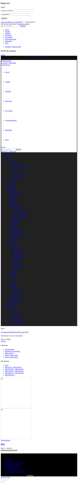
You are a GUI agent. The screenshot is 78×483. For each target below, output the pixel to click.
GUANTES (12, 227)
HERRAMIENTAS (15, 229)
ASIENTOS (12, 196)
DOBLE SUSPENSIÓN (20, 167)
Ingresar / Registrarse (13, 47)
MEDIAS (16, 263)
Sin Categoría (22, 211)
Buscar (23, 26)
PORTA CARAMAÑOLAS (21, 234)
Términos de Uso (11, 468)
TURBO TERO (17, 321)
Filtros (3, 341)
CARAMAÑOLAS (18, 232)
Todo (6, 157)
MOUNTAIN (13, 317)
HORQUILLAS (13, 236)
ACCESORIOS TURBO (16, 194)
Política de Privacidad (13, 466)
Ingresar (4, 18)
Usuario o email (7, 11)
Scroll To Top (5, 477)
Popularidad (9, 349)
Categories (9, 154)
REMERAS (16, 267)
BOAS (15, 277)
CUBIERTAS (13, 219)
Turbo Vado (17, 313)
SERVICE (8, 306)
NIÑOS (11, 169)
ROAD (11, 323)
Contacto (8, 460)
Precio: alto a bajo (11, 357)
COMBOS (12, 203)
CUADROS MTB (18, 165)
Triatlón (16, 178)
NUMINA (30, 475)
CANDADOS (13, 200)
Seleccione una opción (9, 450)
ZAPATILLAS (13, 275)
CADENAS (16, 207)
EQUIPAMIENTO (10, 190)
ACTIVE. (11, 310)
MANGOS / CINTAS (19, 215)
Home (3, 332)
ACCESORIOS (13, 192)
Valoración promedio (12, 351)
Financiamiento (10, 39)
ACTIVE (11, 161)
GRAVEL (12, 182)
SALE (6, 43)
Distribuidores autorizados (15, 462)
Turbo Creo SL (18, 325)
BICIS (7, 159)
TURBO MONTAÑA (19, 294)
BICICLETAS (13, 286)
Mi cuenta (8, 37)
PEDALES (12, 244)
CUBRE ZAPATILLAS (20, 258)
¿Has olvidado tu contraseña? (12, 22)
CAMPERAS (17, 256)
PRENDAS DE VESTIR (16, 250)
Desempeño (17, 176)
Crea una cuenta (23, 24)
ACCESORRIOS (18, 252)
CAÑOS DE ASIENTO (20, 213)
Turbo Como (17, 312)
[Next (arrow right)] (3, 481)
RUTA (11, 171)
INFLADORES (13, 238)
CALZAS (15, 254)
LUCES (11, 242)
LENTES (12, 240)
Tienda (7, 32)
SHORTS (16, 269)
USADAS (8, 33)
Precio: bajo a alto (11, 355)
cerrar (3, 7)
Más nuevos (9, 353)
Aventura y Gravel (19, 173)
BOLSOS (12, 198)
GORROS (16, 259)
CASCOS (12, 202)
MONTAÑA (12, 163)
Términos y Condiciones (13, 464)
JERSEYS (16, 261)
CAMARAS (16, 209)
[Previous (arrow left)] (1, 481)
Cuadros (16, 175)
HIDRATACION (14, 230)
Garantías (8, 41)
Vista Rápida (5, 440)
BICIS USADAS (10, 180)
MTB (14, 279)
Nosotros (8, 35)
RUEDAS (12, 271)
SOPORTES (12, 273)
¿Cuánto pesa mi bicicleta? (15, 472)
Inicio (7, 30)
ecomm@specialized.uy (35, 57)
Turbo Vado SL (18, 315)
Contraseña (5, 14)
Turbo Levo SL (18, 319)
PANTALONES (17, 265)
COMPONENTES (14, 205)
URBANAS (12, 188)
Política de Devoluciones (14, 470)
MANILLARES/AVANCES (21, 217)
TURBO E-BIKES (10, 308)
